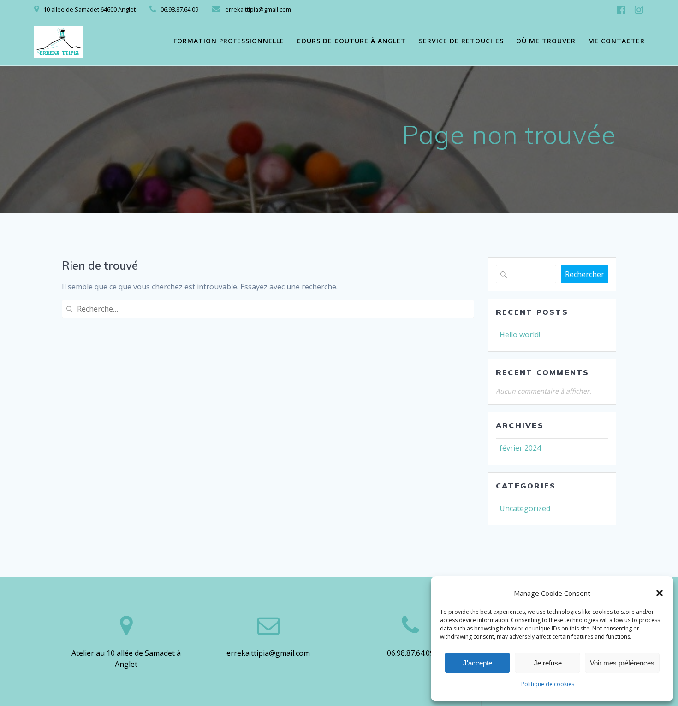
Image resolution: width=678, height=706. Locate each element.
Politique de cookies (547, 684)
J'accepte (477, 663)
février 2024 (520, 448)
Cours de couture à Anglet (351, 40)
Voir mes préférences (622, 663)
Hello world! (520, 334)
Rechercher (584, 274)
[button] (659, 593)
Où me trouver (546, 40)
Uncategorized (525, 508)
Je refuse (548, 663)
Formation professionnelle (228, 40)
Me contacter (616, 40)
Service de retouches (461, 40)
